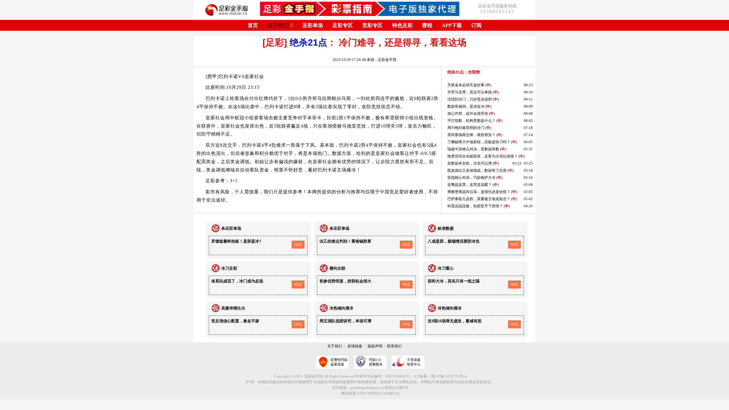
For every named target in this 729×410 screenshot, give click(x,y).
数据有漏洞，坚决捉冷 (465, 106)
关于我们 (334, 346)
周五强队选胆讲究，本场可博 (345, 321)
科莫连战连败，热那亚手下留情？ (475, 206)
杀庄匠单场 (231, 228)
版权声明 (375, 346)
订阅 (476, 25)
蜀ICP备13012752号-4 (449, 376)
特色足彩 (402, 25)
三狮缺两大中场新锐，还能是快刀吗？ (478, 142)
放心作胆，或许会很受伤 (467, 113)
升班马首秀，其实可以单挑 (469, 92)
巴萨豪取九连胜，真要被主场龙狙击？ (478, 199)
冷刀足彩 (229, 268)
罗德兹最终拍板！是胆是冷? (236, 241)
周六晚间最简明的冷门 (465, 128)
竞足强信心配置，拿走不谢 (235, 321)
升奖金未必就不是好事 (465, 85)
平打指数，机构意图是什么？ (471, 120)
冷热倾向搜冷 (341, 308)
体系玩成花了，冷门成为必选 (237, 281)
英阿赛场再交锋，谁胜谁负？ (471, 135)
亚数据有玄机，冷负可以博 (469, 163)
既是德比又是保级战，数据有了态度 (477, 170)
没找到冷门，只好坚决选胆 (469, 99)
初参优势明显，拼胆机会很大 (345, 281)
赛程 (427, 25)
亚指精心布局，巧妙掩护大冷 (471, 177)
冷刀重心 (446, 268)
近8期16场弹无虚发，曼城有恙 (455, 321)
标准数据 (446, 228)
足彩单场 (312, 25)
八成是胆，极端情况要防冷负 (454, 241)
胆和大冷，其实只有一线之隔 (454, 281)
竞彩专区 (372, 25)
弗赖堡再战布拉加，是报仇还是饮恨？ (478, 192)
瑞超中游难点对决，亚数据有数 (473, 149)
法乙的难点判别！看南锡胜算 (345, 241)
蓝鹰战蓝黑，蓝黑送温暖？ (469, 185)
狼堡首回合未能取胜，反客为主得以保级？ (482, 156)
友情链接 (354, 346)
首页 (253, 25)
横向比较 (337, 268)
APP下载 (452, 25)
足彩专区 (342, 25)
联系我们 (394, 346)
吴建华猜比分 (233, 308)
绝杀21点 (308, 42)
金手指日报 (280, 25)
